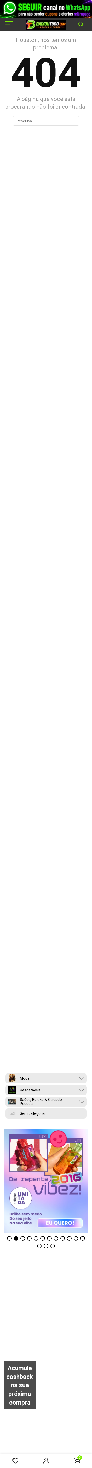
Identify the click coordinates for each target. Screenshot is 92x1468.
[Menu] (9, 24)
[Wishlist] (15, 1461)
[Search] (81, 24)
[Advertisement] (46, 1315)
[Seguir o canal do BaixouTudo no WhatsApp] (46, 9)
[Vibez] (46, 1181)
